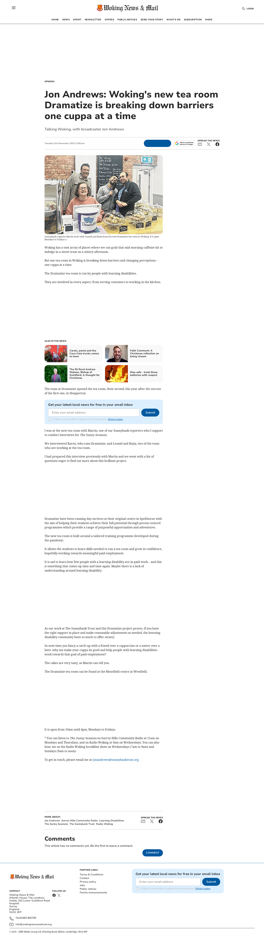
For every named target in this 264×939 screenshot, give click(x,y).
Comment (152, 852)
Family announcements (93, 892)
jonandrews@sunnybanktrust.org (116, 759)
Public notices (88, 889)
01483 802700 (28, 918)
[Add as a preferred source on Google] (184, 143)
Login (250, 8)
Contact (84, 878)
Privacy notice (115, 419)
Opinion (49, 81)
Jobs (82, 885)
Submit (150, 413)
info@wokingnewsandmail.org (33, 924)
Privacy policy (88, 881)
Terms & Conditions (91, 874)
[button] (13, 7)
